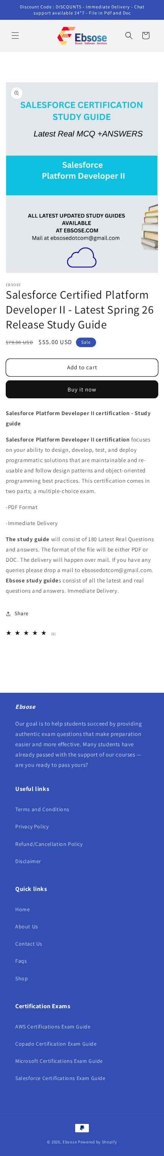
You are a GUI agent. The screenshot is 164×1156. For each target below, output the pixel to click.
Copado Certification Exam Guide (56, 1043)
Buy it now (82, 389)
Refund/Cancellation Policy (49, 844)
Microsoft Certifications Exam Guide (59, 1060)
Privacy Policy (31, 826)
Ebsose (70, 1142)
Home (22, 909)
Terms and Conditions (42, 809)
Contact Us (28, 943)
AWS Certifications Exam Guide (52, 1026)
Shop (21, 978)
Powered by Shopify (97, 1142)
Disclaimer (28, 861)
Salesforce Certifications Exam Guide (60, 1078)
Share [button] (21, 613)
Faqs (21, 960)
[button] (15, 35)
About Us (26, 926)
